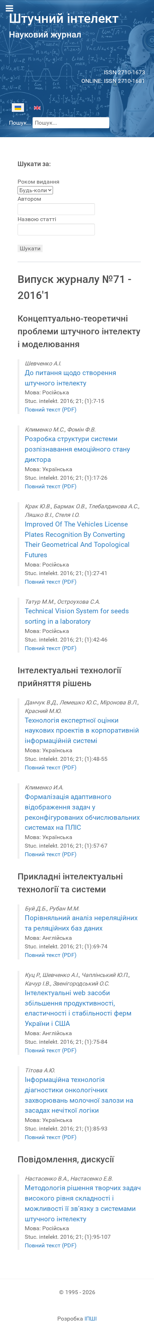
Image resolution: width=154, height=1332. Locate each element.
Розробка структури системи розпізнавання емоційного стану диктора (77, 449)
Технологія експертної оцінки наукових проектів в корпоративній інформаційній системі (82, 730)
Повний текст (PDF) (51, 409)
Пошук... (20, 122)
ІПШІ (91, 1318)
